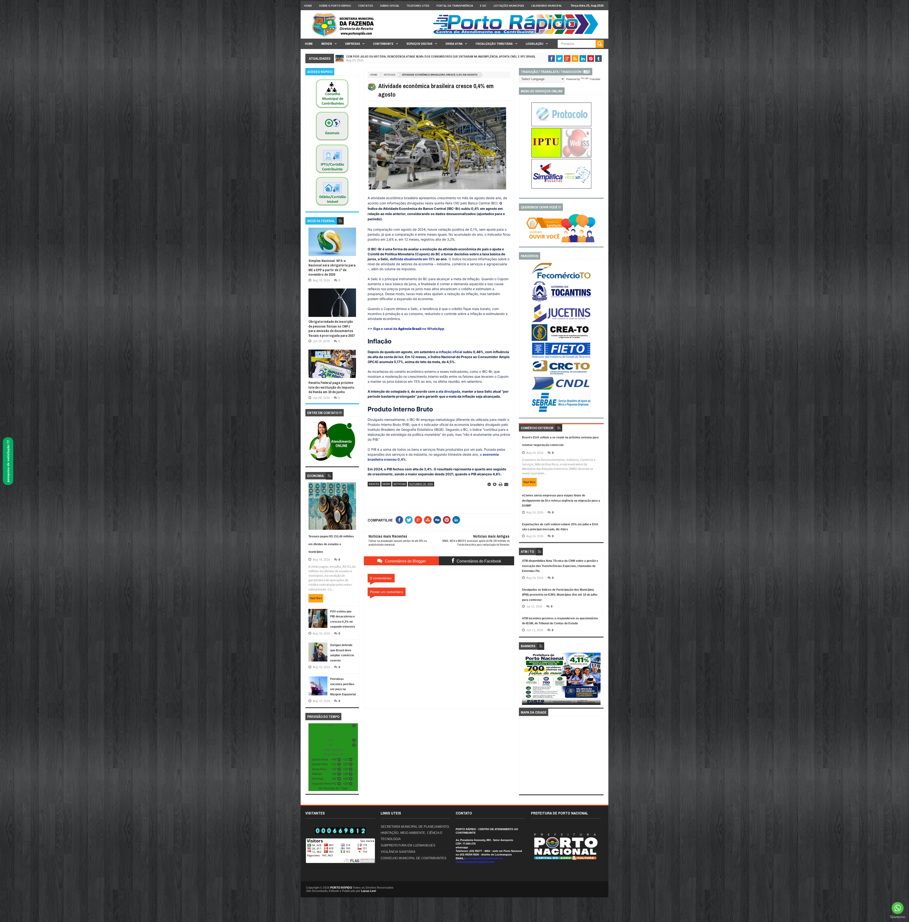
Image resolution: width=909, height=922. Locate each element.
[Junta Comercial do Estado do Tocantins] (561, 321)
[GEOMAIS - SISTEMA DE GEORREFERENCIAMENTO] (332, 141)
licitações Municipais (509, 5)
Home (308, 5)
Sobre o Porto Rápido (335, 5)
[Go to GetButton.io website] (897, 917)
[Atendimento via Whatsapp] (332, 461)
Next (598, 680)
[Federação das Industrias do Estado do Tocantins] (561, 358)
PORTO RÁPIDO (341, 887)
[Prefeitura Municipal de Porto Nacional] (517, 33)
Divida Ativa (454, 44)
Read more (316, 598)
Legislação (534, 44)
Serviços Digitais (419, 44)
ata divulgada (449, 391)
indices (374, 484)
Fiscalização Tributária (494, 44)
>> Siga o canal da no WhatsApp (406, 329)
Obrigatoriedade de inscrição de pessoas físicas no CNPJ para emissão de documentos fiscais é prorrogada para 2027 (331, 328)
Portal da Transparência (455, 5)
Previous (525, 680)
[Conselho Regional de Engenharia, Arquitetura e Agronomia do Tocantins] (561, 340)
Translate (594, 79)
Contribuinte (383, 44)
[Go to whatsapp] (898, 908)
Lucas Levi (368, 891)
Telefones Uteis (417, 5)
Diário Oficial (389, 5)
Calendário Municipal (546, 5)
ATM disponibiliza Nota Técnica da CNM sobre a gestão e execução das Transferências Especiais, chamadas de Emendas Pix (560, 566)
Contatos (365, 5)
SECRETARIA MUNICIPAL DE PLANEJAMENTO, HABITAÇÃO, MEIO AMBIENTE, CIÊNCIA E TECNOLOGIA (415, 833)
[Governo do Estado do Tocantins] (561, 301)
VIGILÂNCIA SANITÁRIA (398, 852)
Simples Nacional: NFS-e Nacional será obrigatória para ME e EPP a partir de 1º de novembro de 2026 (332, 267)
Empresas (352, 44)
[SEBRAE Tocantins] (561, 412)
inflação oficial (450, 352)
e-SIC (483, 5)
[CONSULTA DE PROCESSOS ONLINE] (561, 125)
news (386, 484)
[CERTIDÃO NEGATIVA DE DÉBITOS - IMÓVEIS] (332, 206)
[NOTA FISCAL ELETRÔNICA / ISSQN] (576, 156)
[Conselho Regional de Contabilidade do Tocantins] (561, 373)
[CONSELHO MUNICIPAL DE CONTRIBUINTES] (332, 108)
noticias (389, 74)
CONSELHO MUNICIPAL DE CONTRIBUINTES (413, 858)
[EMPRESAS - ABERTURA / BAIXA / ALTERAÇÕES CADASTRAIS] (561, 187)
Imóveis (326, 44)
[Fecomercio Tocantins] (561, 278)
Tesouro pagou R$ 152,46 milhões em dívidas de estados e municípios (331, 544)
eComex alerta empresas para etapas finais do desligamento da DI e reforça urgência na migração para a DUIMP (561, 500)
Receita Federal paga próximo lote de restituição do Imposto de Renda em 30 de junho (331, 387)
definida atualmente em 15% (412, 259)
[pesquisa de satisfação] (561, 241)
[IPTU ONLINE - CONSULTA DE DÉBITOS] (546, 156)
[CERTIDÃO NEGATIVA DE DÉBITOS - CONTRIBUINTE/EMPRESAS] (332, 173)
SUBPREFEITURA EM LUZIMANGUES (408, 845)
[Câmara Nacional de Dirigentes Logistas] (561, 389)
